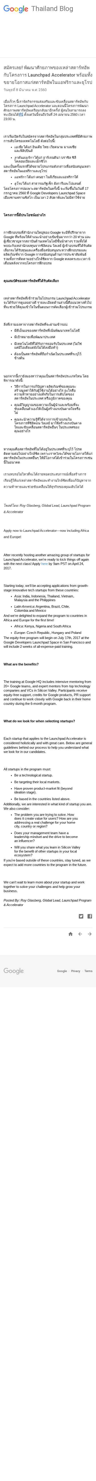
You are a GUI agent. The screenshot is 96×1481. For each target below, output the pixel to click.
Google (62, 971)
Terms (88, 971)
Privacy (76, 971)
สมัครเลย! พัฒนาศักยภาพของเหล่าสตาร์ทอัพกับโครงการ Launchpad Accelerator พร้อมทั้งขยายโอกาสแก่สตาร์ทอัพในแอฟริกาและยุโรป (48, 75)
